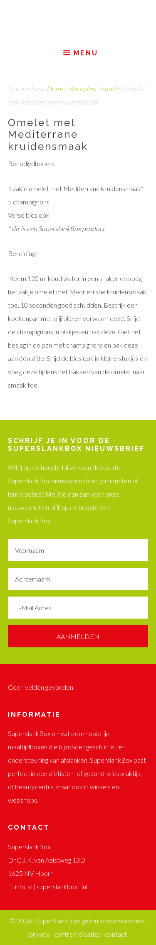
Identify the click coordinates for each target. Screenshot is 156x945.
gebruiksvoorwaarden (113, 921)
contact (116, 934)
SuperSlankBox (78, 20)
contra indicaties (77, 934)
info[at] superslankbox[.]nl (51, 886)
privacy (39, 934)
